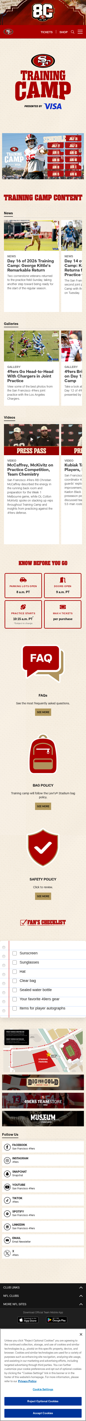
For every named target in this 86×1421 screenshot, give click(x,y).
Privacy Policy (27, 1381)
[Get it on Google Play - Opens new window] (57, 1322)
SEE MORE (43, 712)
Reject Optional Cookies (42, 1401)
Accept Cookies (43, 1413)
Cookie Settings (43, 1389)
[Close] (81, 1334)
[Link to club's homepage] (8, 30)
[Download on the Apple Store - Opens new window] (28, 1320)
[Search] (72, 32)
